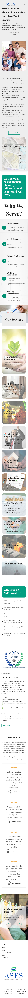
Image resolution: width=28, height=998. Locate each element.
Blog (3, 955)
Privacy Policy (8, 991)
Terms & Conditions (8, 989)
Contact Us (5, 957)
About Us (4, 950)
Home (3, 947)
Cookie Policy (8, 993)
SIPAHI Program (6, 952)
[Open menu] (24, 4)
